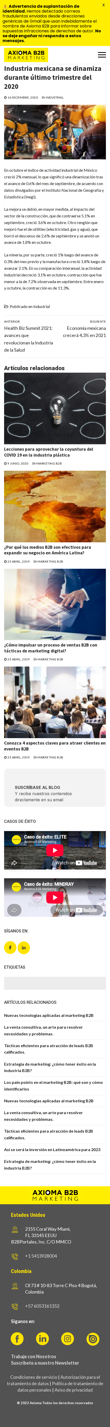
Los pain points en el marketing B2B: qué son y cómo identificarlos (53, 1085)
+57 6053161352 (42, 1306)
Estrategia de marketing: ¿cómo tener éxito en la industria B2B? (50, 1067)
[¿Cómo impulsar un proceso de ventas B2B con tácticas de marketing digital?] (55, 604)
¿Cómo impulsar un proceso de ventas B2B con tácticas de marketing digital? (50, 648)
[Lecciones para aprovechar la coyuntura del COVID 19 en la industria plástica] (55, 408)
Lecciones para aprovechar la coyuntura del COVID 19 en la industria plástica (48, 452)
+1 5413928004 (41, 1256)
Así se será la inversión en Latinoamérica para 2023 (52, 1149)
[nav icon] (102, 55)
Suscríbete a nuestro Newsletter (45, 1363)
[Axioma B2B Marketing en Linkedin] (24, 947)
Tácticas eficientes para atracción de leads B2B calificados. (48, 1049)
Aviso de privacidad (73, 1390)
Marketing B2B (49, 463)
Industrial (54, 97)
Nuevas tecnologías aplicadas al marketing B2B (49, 1015)
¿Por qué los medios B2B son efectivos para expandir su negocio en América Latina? (47, 550)
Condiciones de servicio (33, 1377)
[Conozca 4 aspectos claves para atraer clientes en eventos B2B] (55, 702)
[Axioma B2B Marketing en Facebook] (10, 947)
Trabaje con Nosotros (33, 1356)
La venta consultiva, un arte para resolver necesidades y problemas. (43, 1030)
